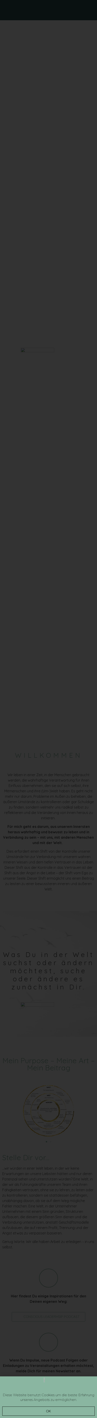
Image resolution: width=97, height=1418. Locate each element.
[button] (48, 1411)
